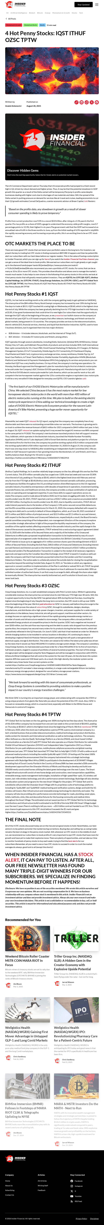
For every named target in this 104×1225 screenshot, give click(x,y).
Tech (81, 13)
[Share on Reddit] (87, 102)
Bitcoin (40, 13)
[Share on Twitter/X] (92, 102)
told (86, 201)
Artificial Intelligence (19, 13)
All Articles (42, 1181)
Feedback (41, 1190)
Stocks (74, 13)
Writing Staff (43, 1185)
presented (59, 315)
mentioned (86, 726)
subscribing (42, 607)
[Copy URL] (76, 102)
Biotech (32, 13)
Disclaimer (94, 1218)
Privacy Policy (81, 1218)
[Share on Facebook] (97, 102)
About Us (9, 1185)
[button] (96, 5)
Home (7, 1181)
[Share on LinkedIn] (82, 102)
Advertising (9, 1190)
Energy (47, 13)
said (84, 378)
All (7, 13)
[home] (15, 4)
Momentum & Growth (61, 13)
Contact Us (9, 1195)
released (32, 421)
